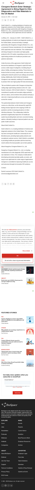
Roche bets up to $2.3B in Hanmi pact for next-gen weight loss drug (12, 281)
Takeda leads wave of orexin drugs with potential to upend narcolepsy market (11, 352)
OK (17, 255)
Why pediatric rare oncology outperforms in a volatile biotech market (13, 330)
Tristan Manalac (4, 283)
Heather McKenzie (5, 273)
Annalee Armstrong (5, 365)
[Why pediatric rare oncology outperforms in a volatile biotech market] (30, 331)
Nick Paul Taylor (4, 354)
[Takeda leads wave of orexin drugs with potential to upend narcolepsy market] (30, 352)
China (3, 360)
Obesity (3, 278)
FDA (2, 267)
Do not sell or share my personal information (17, 260)
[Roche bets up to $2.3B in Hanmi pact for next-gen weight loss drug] (30, 281)
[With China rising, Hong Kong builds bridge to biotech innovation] (30, 363)
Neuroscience (5, 349)
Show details (26, 251)
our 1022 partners (12, 229)
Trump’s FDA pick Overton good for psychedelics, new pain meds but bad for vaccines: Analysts (12, 342)
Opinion (3, 327)
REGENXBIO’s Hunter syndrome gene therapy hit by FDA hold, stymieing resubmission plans (13, 270)
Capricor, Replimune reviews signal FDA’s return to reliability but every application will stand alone (12, 320)
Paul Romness (4, 333)
